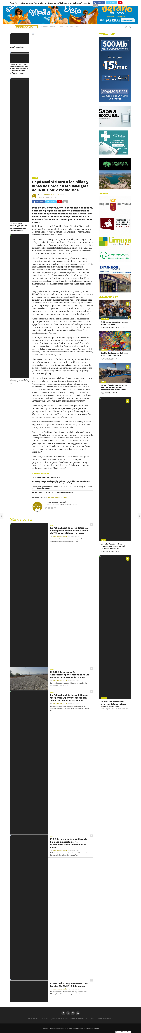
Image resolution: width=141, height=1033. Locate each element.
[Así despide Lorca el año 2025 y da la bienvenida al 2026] (19, 235)
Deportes (69, 27)
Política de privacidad (41, 1019)
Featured (51, 498)
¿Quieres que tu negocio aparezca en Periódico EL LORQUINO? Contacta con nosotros (82, 1019)
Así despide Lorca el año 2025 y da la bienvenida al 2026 (19, 381)
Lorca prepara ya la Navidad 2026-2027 (17, 47)
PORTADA (44, 27)
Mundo (78, 27)
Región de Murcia (56, 27)
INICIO (30, 1019)
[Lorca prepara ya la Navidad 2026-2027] (19, 34)
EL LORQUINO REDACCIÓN (50, 194)
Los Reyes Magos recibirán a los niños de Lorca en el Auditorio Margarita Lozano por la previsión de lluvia (18, 226)
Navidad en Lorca (61, 498)
